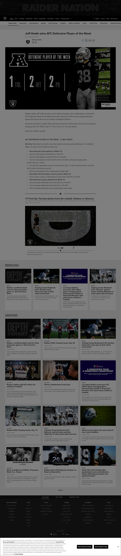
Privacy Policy (60, 542)
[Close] (118, 547)
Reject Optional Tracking (84, 546)
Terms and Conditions (9, 542)
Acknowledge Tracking (101, 546)
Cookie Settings (18, 554)
